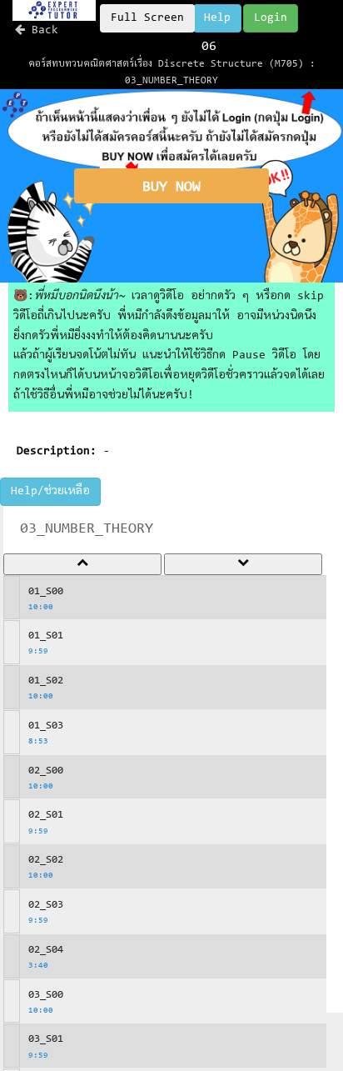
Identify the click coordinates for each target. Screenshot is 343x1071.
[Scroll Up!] (82, 564)
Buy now (171, 187)
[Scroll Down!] (243, 564)
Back (41, 31)
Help (217, 18)
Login (270, 18)
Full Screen (147, 18)
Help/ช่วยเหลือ (50, 492)
